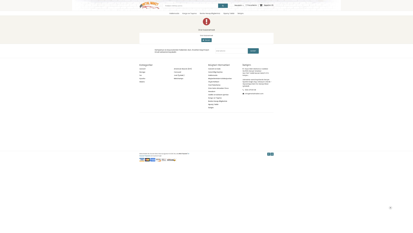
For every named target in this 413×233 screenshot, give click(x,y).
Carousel (177, 72)
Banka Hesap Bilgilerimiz (210, 13)
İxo (140, 75)
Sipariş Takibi (228, 13)
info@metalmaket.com (254, 94)
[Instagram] (272, 154)
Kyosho (142, 78)
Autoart (142, 69)
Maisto (142, 82)
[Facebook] (268, 154)
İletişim (241, 13)
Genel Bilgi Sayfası (215, 72)
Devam (207, 40)
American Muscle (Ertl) (183, 69)
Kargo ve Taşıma (189, 13)
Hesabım (211, 91)
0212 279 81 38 (250, 90)
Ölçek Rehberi (213, 82)
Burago (142, 72)
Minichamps (178, 78)
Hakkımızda (174, 13)
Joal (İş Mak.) (179, 75)
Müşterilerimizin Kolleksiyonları (220, 78)
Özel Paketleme (214, 85)
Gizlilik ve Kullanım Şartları (218, 95)
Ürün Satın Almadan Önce (218, 88)
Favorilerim (252, 5)
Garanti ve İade (214, 69)
